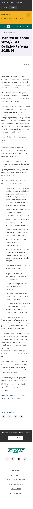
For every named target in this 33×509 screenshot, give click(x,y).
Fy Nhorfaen (5, 3)
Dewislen (22, 26)
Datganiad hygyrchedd (16, 475)
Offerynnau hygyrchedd (16, 2)
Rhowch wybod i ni (16, 438)
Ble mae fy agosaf (20, 493)
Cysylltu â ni (21, 470)
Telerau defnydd (16, 488)
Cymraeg (12, 7)
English (5, 7)
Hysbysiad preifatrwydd (16, 484)
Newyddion (11, 32)
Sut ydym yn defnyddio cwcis (16, 479)
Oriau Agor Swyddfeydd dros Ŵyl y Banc (12, 19)
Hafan (3, 32)
